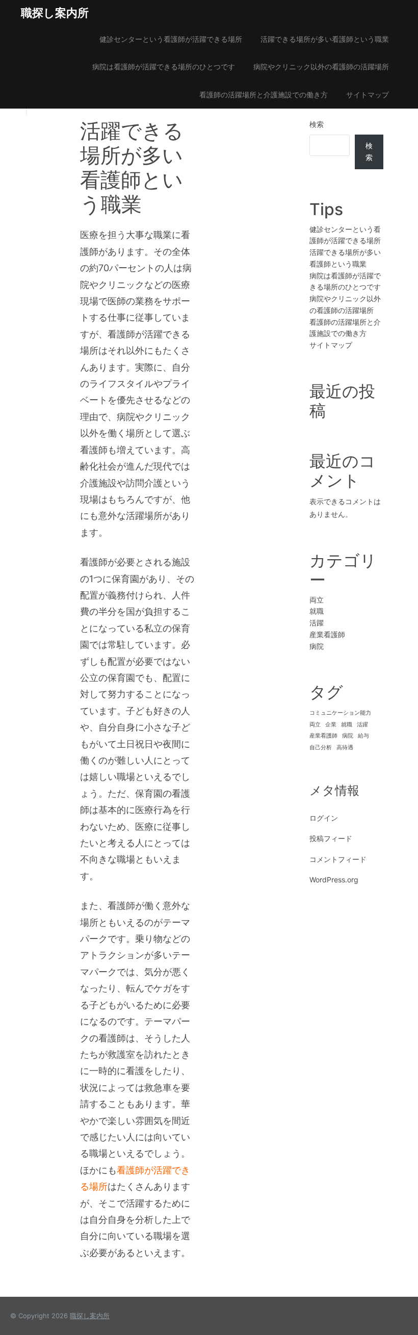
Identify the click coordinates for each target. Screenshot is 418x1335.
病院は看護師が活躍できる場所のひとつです (163, 66)
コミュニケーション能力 (340, 713)
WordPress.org (333, 879)
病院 (316, 646)
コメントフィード (338, 859)
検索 (316, 124)
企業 (330, 724)
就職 (316, 611)
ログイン (323, 818)
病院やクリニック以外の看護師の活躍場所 (321, 66)
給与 (363, 735)
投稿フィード (330, 838)
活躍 (316, 622)
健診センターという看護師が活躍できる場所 (170, 39)
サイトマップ (367, 94)
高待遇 (344, 747)
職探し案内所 (55, 12)
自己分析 (320, 747)
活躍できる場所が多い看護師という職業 (324, 39)
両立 (316, 599)
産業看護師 (327, 634)
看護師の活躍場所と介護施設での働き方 (263, 94)
